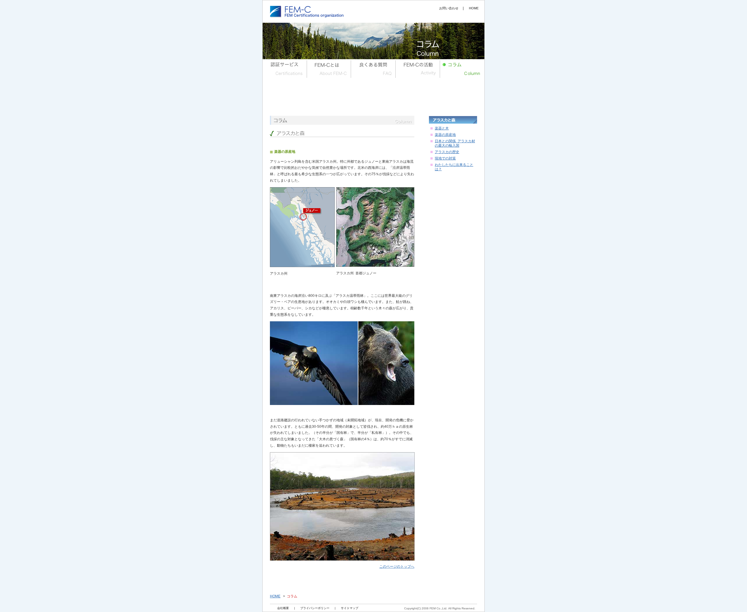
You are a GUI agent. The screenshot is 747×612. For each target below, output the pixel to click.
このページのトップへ (396, 566)
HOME (275, 596)
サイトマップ (349, 608)
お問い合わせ (448, 8)
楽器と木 (442, 128)
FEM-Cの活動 (418, 68)
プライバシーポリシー (314, 608)
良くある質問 (373, 68)
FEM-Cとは (329, 68)
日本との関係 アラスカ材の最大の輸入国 (455, 143)
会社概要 (283, 608)
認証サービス (285, 68)
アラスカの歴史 (447, 152)
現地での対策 (445, 158)
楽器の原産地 (445, 135)
